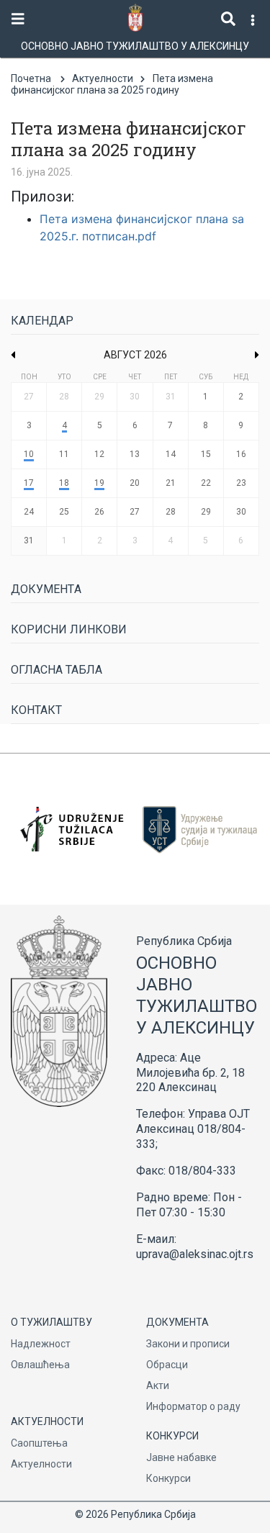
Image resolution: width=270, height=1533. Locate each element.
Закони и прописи (188, 1343)
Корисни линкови (69, 629)
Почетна (31, 78)
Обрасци (167, 1364)
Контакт (36, 710)
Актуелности (102, 78)
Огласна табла (56, 670)
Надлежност (41, 1343)
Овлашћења (40, 1364)
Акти (157, 1385)
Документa (46, 589)
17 (29, 483)
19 (99, 483)
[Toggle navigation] (18, 19)
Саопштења (39, 1443)
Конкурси (168, 1478)
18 (64, 483)
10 (29, 454)
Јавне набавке (181, 1457)
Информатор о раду (193, 1406)
